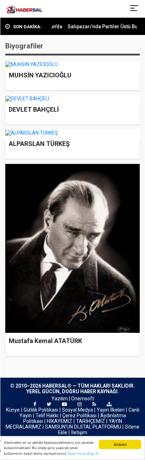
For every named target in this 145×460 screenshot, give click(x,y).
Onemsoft (82, 398)
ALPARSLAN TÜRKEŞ (39, 143)
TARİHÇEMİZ (90, 421)
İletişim (79, 432)
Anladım (120, 444)
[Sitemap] (109, 404)
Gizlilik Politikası (41, 410)
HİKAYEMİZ (59, 421)
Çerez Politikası (79, 415)
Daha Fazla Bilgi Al (83, 453)
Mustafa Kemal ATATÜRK (45, 340)
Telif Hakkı (47, 415)
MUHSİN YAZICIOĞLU (40, 75)
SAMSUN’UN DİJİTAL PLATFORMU (83, 427)
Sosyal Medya (77, 410)
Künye (13, 410)
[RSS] (94, 404)
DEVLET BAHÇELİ (34, 109)
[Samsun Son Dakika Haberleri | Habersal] (24, 9)
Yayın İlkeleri (111, 410)
